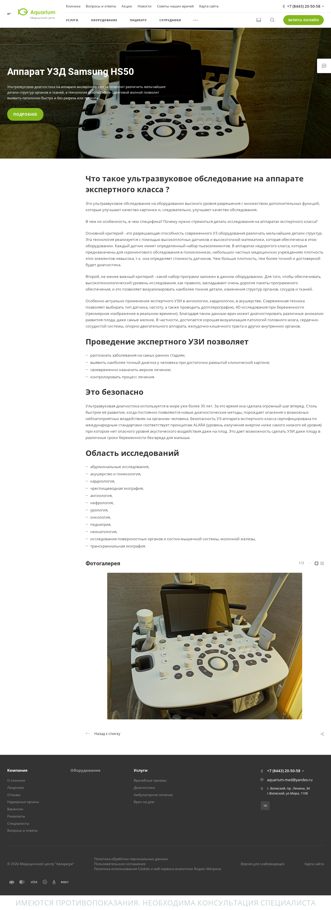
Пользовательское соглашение (119, 863)
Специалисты (18, 823)
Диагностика (144, 787)
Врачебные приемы (150, 780)
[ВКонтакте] (265, 805)
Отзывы (13, 794)
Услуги (140, 770)
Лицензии (15, 787)
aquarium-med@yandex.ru (290, 779)
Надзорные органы (23, 801)
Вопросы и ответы (22, 830)
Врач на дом (144, 801)
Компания (17, 770)
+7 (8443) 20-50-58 (303, 6)
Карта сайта (314, 863)
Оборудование (85, 770)
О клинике (16, 780)
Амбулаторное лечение (153, 794)
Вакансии (15, 809)
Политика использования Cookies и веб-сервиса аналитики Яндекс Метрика (157, 868)
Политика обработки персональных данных (131, 859)
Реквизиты (16, 816)
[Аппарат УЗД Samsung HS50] (205, 646)
